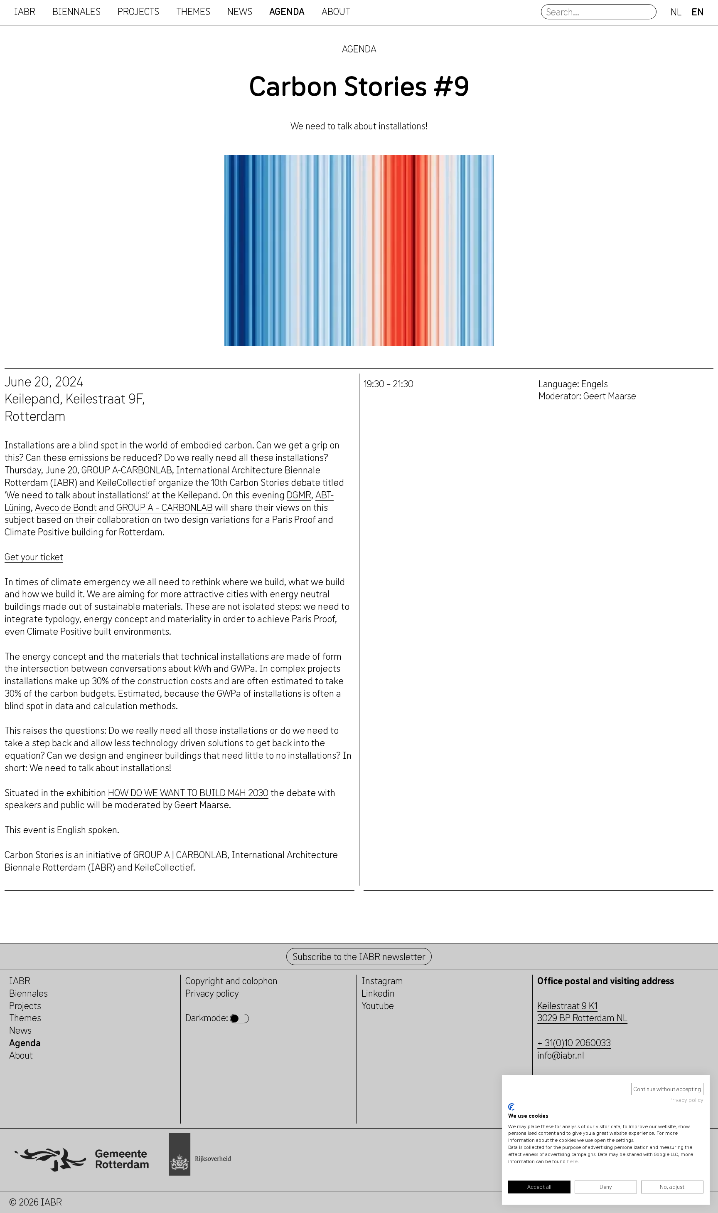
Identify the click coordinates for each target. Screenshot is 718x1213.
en (697, 11)
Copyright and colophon (231, 980)
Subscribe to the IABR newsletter (359, 956)
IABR (24, 11)
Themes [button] (193, 11)
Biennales (76, 11)
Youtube (377, 1005)
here (572, 1161)
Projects (25, 1005)
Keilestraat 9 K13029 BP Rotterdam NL (582, 1012)
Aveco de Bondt (66, 507)
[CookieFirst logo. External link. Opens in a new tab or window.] (511, 1107)
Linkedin (378, 993)
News (239, 11)
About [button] (336, 11)
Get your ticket (34, 556)
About (21, 1055)
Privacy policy (686, 1100)
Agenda (287, 11)
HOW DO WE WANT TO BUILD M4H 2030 (188, 792)
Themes (25, 1017)
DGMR (299, 494)
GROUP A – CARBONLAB (164, 507)
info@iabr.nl (560, 1055)
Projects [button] (138, 11)
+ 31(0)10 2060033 (574, 1042)
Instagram (382, 980)
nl (676, 11)
